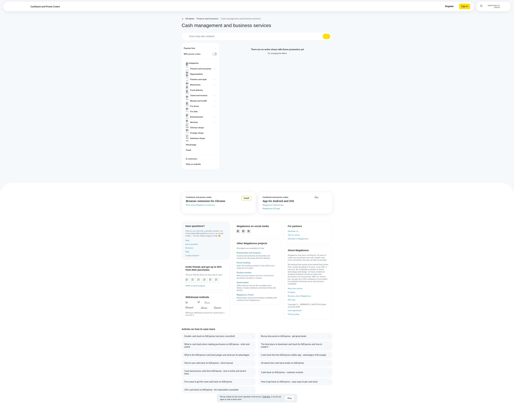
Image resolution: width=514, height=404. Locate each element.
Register (449, 6)
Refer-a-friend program (195, 286)
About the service (295, 288)
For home (194, 106)
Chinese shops (197, 128)
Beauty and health (198, 101)
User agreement (295, 310)
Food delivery (196, 90)
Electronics (195, 85)
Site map (291, 300)
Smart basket (243, 282)
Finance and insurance (200, 69)
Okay (289, 398)
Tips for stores (294, 235)
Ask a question (206, 231)
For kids (194, 111)
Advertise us (293, 231)
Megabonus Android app (273, 205)
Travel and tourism (198, 95)
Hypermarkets (196, 74)
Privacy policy (293, 314)
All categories (192, 63)
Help (187, 240)
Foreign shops (197, 133)
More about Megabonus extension (200, 205)
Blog (187, 252)
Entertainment (196, 117)
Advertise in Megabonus (298, 239)
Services (194, 122)
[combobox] (257, 36)
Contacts (291, 292)
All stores (189, 248)
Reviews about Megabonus (299, 296)
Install (246, 198)
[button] (326, 36)
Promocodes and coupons (249, 253)
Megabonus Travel (245, 295)
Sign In (464, 6)
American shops (197, 138)
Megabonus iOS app (271, 208)
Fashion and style (198, 79)
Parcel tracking (243, 263)
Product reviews (244, 272)
